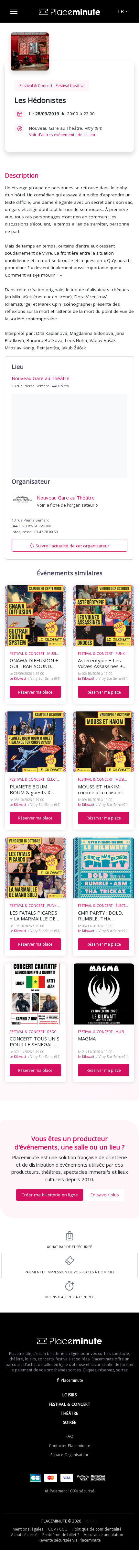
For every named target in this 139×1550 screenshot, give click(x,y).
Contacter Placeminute (69, 1445)
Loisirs (69, 1395)
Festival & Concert (69, 1404)
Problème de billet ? (60, 1534)
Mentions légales (28, 1529)
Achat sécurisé (24, 1534)
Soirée (69, 1422)
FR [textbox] (121, 11)
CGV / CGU (58, 1529)
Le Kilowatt (18, 678)
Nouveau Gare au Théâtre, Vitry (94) (65, 131)
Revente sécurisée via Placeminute (69, 1540)
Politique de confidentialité (97, 1529)
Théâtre (69, 1413)
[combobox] (122, 11)
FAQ (69, 1436)
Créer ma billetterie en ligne (49, 1195)
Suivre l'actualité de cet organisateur (72, 546)
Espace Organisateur (69, 1454)
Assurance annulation (103, 1534)
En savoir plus (105, 1195)
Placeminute (72, 1380)
